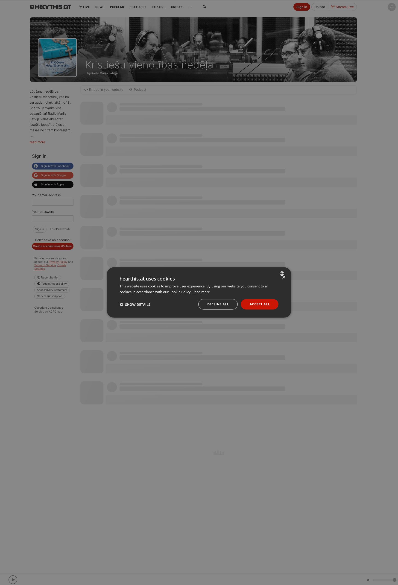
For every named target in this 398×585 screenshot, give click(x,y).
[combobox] (282, 273)
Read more (201, 292)
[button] (135, 304)
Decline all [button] (218, 304)
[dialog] (199, 292)
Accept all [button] (260, 304)
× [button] (283, 277)
